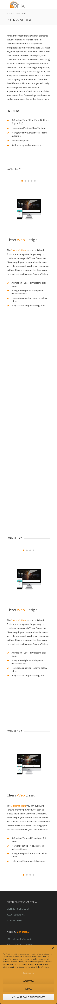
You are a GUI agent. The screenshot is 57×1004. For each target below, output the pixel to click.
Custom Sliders (18, 250)
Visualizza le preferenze (28, 997)
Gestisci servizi (28, 973)
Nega (28, 989)
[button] (52, 948)
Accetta (28, 981)
